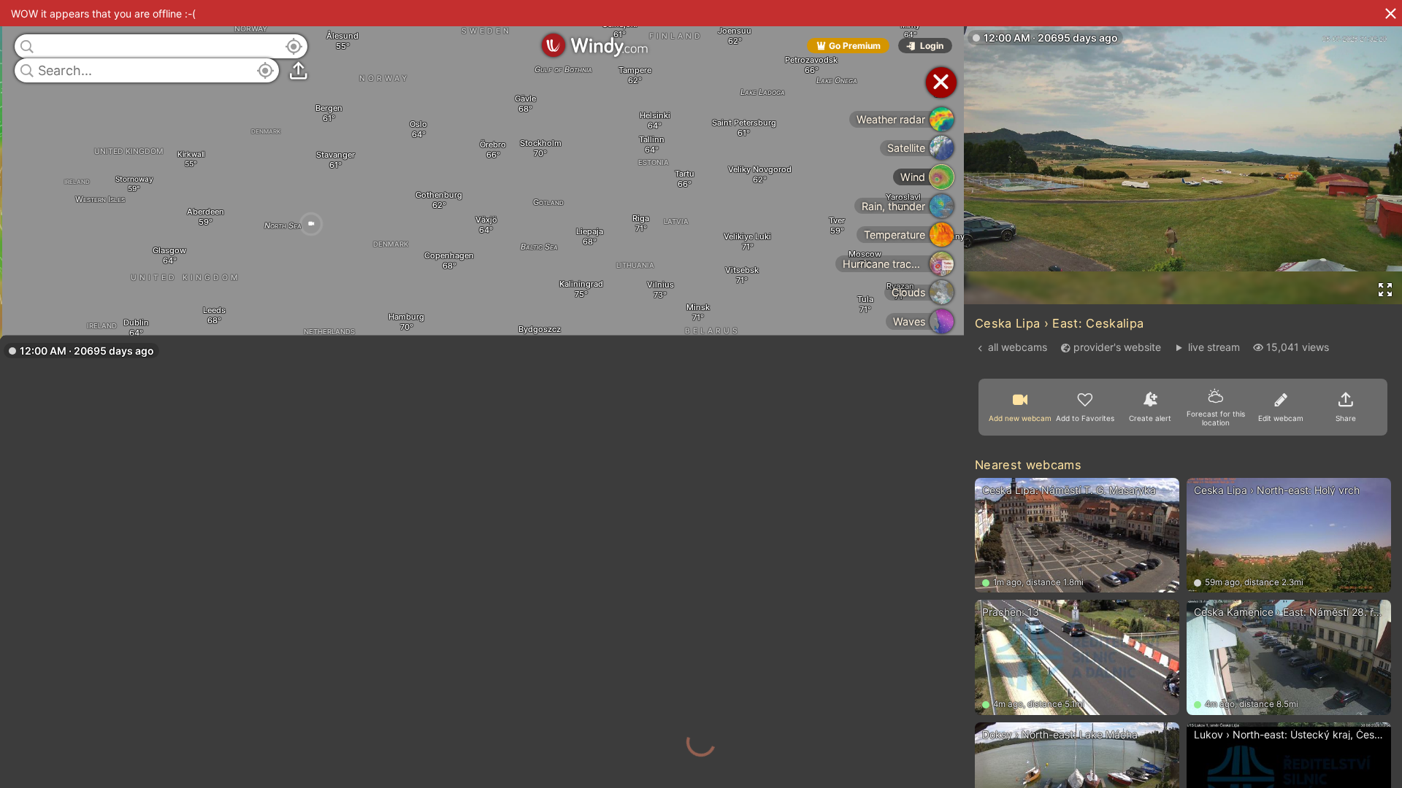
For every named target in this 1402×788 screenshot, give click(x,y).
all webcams (1017, 347)
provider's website (1117, 347)
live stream (1213, 347)
